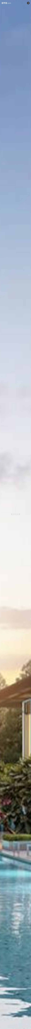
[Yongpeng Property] (6, 3)
